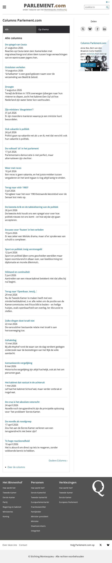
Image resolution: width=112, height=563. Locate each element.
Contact (23, 545)
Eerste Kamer (9, 497)
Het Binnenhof (12, 482)
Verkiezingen (67, 482)
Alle (6, 29)
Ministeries (8, 511)
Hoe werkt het (9, 488)
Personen (37, 482)
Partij (5, 502)
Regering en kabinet (12, 507)
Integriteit (35, 530)
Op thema (43, 29)
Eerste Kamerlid (38, 492)
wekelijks (91, 53)
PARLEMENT (45, 5)
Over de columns (16, 467)
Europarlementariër (40, 502)
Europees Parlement (68, 502)
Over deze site (9, 545)
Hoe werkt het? (38, 488)
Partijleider (36, 511)
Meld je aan (88, 64)
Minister (35, 521)
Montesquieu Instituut (54, 9)
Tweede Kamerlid (39, 497)
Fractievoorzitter (38, 507)
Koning (6, 516)
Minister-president (39, 516)
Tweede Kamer (9, 492)
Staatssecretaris (38, 526)
